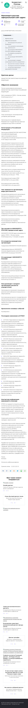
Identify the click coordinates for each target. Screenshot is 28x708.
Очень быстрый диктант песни (14, 496)
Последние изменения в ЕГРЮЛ (16, 65)
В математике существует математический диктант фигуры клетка (13, 625)
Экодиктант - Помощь (17, 3)
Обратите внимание (10, 40)
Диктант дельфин (14, 637)
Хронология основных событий (16, 63)
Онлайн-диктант (8, 485)
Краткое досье (9, 38)
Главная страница (5, 12)
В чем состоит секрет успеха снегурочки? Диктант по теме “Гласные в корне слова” (14, 672)
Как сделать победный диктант (14, 687)
